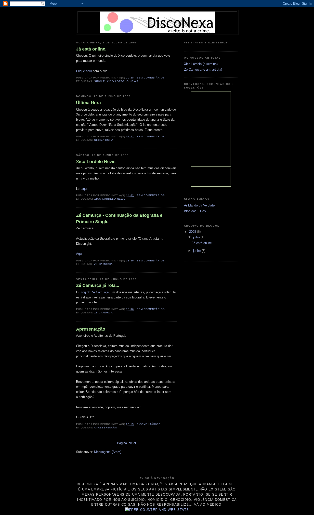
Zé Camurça (103, 264)
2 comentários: (149, 424)
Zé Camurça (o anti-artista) (203, 69)
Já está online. (91, 49)
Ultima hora (103, 140)
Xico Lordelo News (122, 81)
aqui (84, 189)
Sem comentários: (152, 77)
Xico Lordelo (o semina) (201, 64)
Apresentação (90, 329)
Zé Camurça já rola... (97, 285)
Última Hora (88, 102)
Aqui (79, 254)
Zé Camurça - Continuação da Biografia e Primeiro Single (119, 218)
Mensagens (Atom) (107, 452)
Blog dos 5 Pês (195, 211)
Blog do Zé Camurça (94, 292)
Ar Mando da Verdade (199, 205)
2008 (193, 231)
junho (197, 251)
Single (99, 81)
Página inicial (126, 443)
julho (197, 237)
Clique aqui (84, 71)
